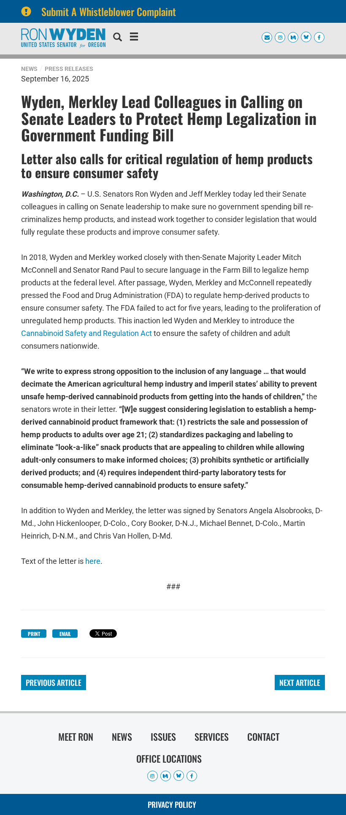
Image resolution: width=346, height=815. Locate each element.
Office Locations (169, 758)
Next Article (299, 682)
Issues (163, 736)
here (92, 561)
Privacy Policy (172, 804)
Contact (263, 736)
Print (34, 633)
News (29, 68)
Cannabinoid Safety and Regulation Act (86, 333)
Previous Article (53, 682)
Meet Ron (75, 736)
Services (212, 736)
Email (65, 633)
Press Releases (69, 68)
